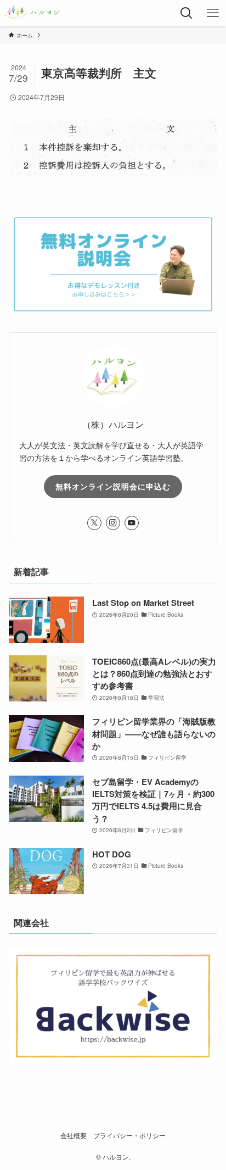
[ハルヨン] (32, 13)
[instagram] (113, 523)
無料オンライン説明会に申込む (113, 486)
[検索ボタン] (186, 13)
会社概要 (73, 1135)
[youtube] (132, 523)
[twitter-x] (94, 523)
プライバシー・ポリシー (129, 1135)
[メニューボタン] (213, 13)
